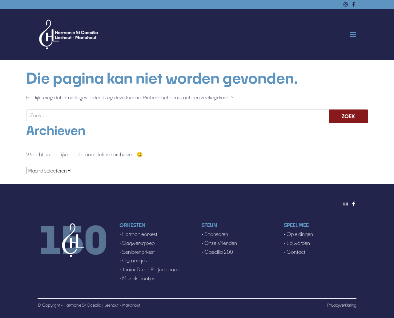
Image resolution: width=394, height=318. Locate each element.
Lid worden (298, 243)
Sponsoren (216, 234)
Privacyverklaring (341, 305)
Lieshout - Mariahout (122, 305)
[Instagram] (345, 203)
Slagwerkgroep (138, 243)
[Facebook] (353, 203)
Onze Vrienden (220, 243)
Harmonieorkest (139, 234)
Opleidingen (300, 234)
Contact (296, 252)
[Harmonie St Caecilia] (68, 34)
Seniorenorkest (138, 252)
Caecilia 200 (218, 252)
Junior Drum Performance (150, 269)
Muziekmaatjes (138, 278)
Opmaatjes (134, 260)
